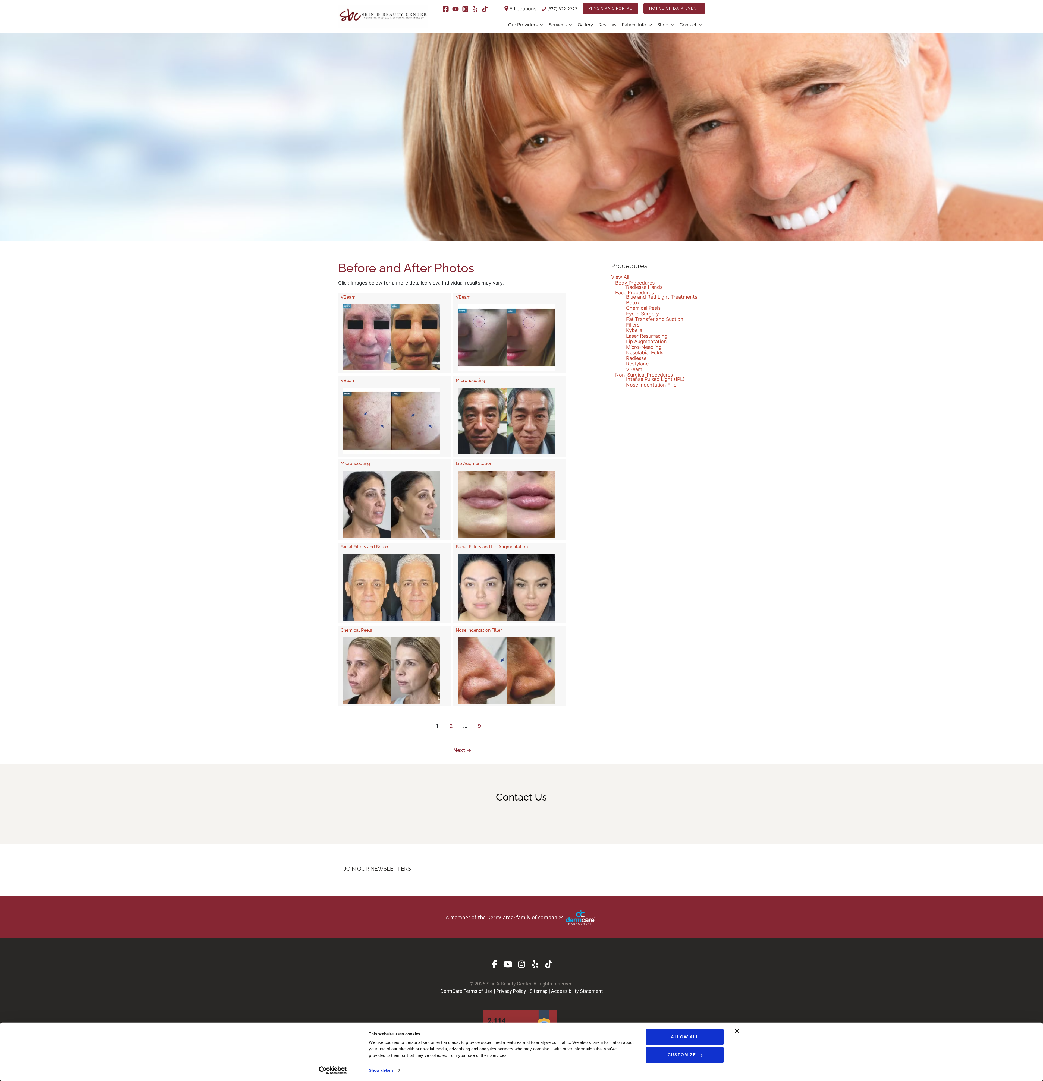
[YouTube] (455, 9)
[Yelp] (475, 9)
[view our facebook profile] (494, 964)
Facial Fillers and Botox (364, 546)
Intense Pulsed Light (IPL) (655, 379)
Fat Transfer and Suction (654, 319)
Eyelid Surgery (642, 314)
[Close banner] (737, 1031)
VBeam (348, 297)
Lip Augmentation (474, 463)
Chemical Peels (356, 630)
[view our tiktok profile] (549, 964)
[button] (610, 8)
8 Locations (522, 8)
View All (620, 277)
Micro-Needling (644, 347)
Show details (381, 1070)
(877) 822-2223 (561, 8)
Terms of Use (478, 991)
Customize (682, 1054)
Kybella (634, 330)
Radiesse (636, 358)
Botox (633, 302)
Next (462, 750)
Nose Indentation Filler (479, 630)
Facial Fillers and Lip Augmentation (492, 546)
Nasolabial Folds (644, 352)
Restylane (637, 363)
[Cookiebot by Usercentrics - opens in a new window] (333, 1070)
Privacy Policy (511, 991)
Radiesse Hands (644, 287)
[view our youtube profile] (508, 964)
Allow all (685, 1037)
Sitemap (539, 991)
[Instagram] (465, 9)
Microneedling (470, 380)
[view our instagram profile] (522, 964)
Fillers (632, 325)
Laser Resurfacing (647, 336)
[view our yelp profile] (535, 964)
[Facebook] (445, 9)
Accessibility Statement (577, 991)
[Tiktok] (485, 9)
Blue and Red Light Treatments (661, 297)
